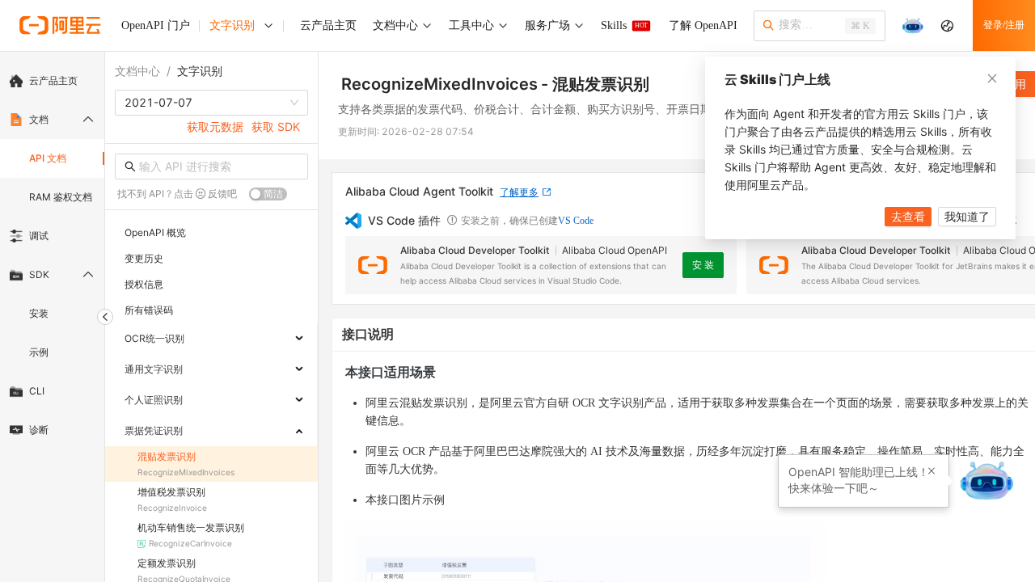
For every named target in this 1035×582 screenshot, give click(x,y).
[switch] (268, 194)
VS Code (576, 220)
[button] (931, 471)
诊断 (39, 430)
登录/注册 (1003, 25)
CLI (36, 391)
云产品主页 (53, 80)
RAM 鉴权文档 (60, 197)
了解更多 (519, 192)
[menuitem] (52, 80)
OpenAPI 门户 (155, 25)
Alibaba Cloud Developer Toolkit (474, 250)
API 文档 (47, 158)
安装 (39, 313)
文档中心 (137, 71)
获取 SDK (275, 126)
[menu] (52, 255)
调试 (39, 236)
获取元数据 (215, 126)
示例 (39, 352)
